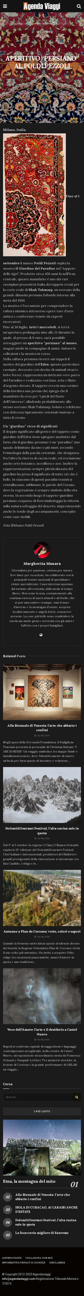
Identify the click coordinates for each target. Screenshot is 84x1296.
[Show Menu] (5, 6)
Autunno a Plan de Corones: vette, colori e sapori (42, 931)
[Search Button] (79, 6)
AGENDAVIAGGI (11, 1257)
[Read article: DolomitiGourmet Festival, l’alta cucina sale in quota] (42, 795)
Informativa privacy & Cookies (23, 1262)
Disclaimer (57, 1262)
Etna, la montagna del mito (29, 1181)
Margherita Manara (42, 563)
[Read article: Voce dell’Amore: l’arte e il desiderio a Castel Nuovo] (42, 996)
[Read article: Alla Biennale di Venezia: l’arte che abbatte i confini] (42, 692)
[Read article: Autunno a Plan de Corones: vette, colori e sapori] (42, 898)
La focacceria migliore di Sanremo (42, 1233)
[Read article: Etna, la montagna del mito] (42, 1148)
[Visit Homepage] (42, 6)
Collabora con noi (39, 1257)
